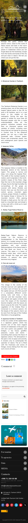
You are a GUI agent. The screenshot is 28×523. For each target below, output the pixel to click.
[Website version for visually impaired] (24, 11)
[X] (9, 360)
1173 (3, 500)
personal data (5, 388)
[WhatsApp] (12, 360)
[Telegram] (14, 360)
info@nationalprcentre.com (11, 486)
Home (2, 9)
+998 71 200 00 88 (9, 478)
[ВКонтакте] (7, 360)
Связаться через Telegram (11, 356)
